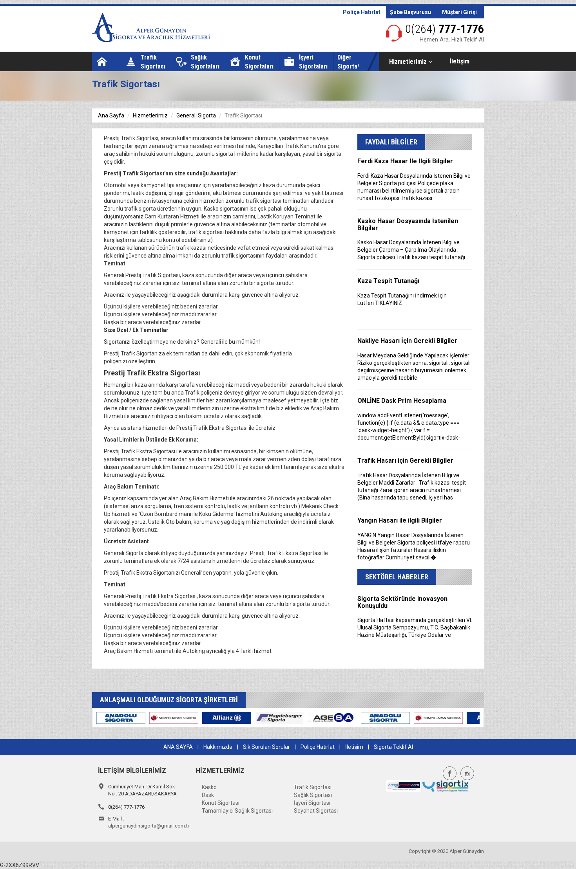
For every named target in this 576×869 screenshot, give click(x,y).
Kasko (209, 787)
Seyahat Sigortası (316, 811)
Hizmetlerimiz (408, 61)
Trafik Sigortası (312, 787)
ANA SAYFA (178, 747)
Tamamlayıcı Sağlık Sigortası (237, 811)
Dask (208, 795)
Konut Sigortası (220, 803)
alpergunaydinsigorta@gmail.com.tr (148, 826)
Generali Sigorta (196, 115)
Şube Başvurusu (410, 12)
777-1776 (444, 29)
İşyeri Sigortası (312, 803)
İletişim (459, 61)
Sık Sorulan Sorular (266, 747)
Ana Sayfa (111, 115)
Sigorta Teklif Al (393, 747)
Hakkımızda (217, 747)
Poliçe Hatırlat (361, 12)
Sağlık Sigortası (313, 795)
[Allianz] (123, 717)
